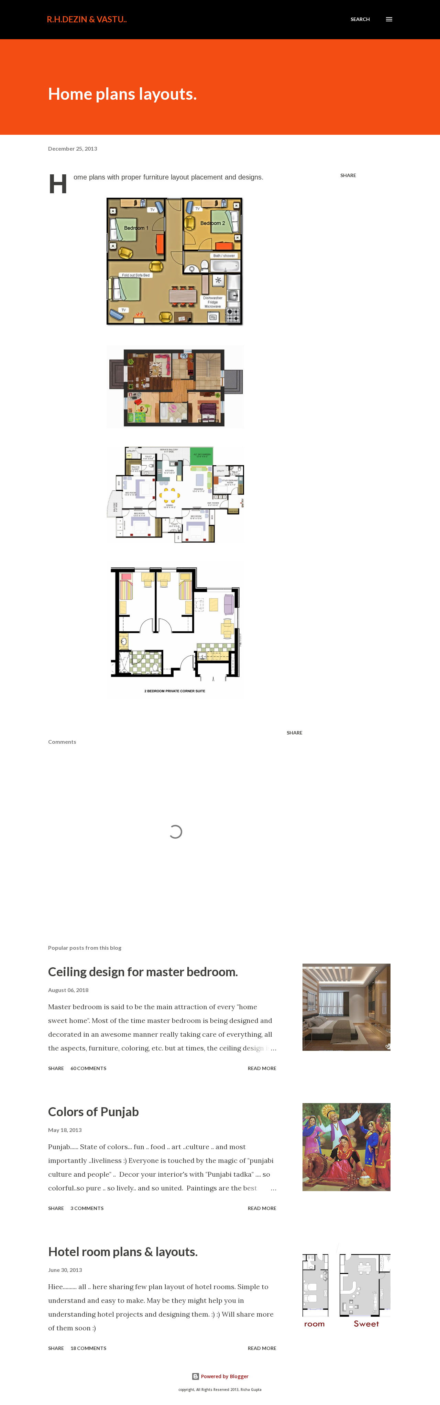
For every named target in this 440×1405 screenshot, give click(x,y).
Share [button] (348, 175)
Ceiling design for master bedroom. (143, 971)
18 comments (88, 1348)
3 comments (86, 1208)
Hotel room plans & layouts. (123, 1251)
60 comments (88, 1068)
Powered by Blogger (224, 1376)
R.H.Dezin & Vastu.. (87, 19)
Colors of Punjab (93, 1111)
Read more (262, 1068)
